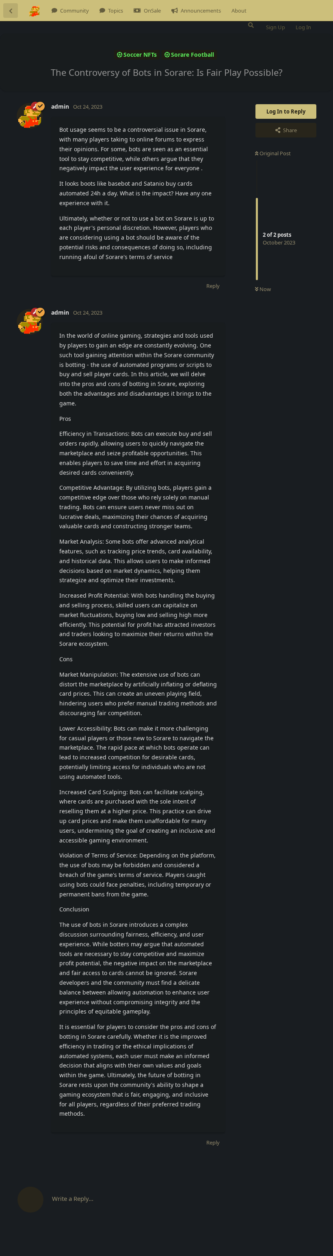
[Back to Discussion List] (10, 10)
